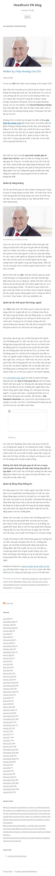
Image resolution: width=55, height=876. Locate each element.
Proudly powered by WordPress (26, 871)
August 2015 (7, 792)
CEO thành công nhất (16, 378)
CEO (29, 581)
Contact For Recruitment (17, 856)
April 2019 (6, 670)
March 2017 (7, 743)
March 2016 (7, 774)
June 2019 (6, 664)
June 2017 (6, 734)
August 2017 (7, 728)
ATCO (11, 581)
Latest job (9, 603)
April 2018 (6, 704)
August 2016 (7, 762)
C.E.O (41, 578)
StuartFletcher (41, 584)
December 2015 (9, 780)
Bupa (25, 581)
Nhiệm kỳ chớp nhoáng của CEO (22, 71)
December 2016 (9, 749)
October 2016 (8, 755)
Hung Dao (18, 588)
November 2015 (9, 783)
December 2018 (9, 682)
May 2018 (6, 701)
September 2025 (9, 628)
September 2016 (9, 759)
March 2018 (7, 707)
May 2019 (6, 667)
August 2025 (7, 631)
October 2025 (8, 625)
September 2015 (9, 789)
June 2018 (6, 698)
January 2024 (8, 643)
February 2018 (8, 710)
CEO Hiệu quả (37, 581)
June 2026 (6, 618)
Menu (27, 17)
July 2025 (6, 634)
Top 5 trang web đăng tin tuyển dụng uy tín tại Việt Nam (24, 829)
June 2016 (6, 768)
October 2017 (8, 722)
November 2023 (9, 646)
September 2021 (9, 652)
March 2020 (7, 655)
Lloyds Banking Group (11, 584)
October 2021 (8, 649)
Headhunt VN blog (28, 5)
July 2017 (6, 731)
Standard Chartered (28, 584)
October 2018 (8, 689)
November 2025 (9, 622)
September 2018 (9, 692)
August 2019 (7, 658)
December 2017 (9, 716)
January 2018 (8, 713)
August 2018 (7, 695)
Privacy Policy (8, 871)
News (45, 578)
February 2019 (8, 676)
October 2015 (8, 786)
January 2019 (8, 679)
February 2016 (8, 777)
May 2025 (6, 637)
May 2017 (6, 737)
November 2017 (9, 719)
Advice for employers (30, 578)
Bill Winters (18, 581)
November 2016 (9, 752)
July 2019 (6, 661)
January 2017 (8, 746)
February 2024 (8, 640)
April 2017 (6, 740)
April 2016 (6, 771)
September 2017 (9, 725)
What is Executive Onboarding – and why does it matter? (24, 826)
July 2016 (6, 765)
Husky (45, 581)
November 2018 (9, 685)
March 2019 (7, 673)
